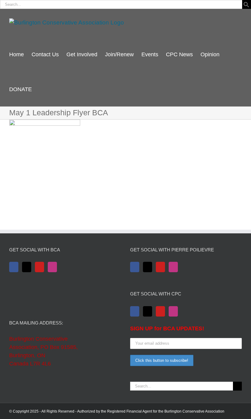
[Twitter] (26, 267)
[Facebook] (13, 267)
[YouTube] (39, 267)
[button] (246, 5)
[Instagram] (52, 267)
